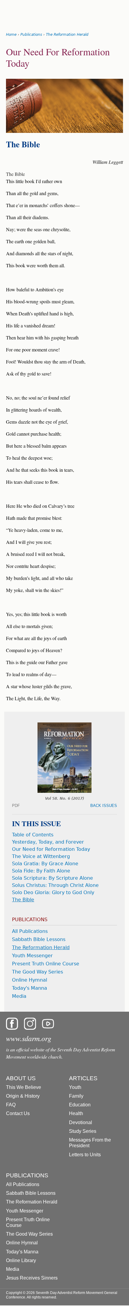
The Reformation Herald (67, 34)
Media (19, 996)
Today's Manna (29, 988)
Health (76, 1113)
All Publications (30, 931)
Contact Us (18, 1113)
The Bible (23, 900)
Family (76, 1096)
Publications (31, 34)
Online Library (21, 1260)
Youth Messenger (32, 955)
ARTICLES (83, 1078)
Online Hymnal (29, 980)
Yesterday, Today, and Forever (48, 842)
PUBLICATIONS (27, 1175)
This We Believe (23, 1087)
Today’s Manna (22, 1251)
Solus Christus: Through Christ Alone (55, 885)
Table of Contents (32, 835)
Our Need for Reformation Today (51, 849)
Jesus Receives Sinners (32, 1277)
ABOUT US (21, 1078)
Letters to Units (85, 1154)
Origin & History (23, 1096)
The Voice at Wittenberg (41, 856)
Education (80, 1104)
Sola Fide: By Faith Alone (41, 871)
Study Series (82, 1131)
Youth (75, 1087)
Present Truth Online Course (45, 964)
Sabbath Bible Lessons (38, 939)
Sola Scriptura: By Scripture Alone (52, 878)
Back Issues (103, 805)
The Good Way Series (37, 972)
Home (11, 34)
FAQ (11, 1104)
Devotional (80, 1122)
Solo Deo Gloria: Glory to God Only (53, 892)
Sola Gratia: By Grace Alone (45, 863)
